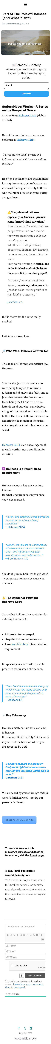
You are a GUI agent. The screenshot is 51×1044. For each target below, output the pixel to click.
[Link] (33, 935)
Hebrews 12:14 (27, 115)
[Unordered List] (24, 935)
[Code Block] (30, 935)
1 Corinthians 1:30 (18, 558)
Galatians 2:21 (14, 777)
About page (37, 855)
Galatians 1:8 (14, 302)
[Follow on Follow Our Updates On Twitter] (25, 1028)
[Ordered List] (20, 935)
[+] (40, 935)
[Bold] (7, 935)
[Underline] (14, 935)
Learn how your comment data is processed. (24, 986)
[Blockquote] (27, 935)
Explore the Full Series (19, 820)
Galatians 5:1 (15, 699)
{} (37, 935)
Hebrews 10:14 (16, 527)
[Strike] (17, 935)
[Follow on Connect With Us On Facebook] (19, 1028)
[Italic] (11, 935)
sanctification (19, 644)
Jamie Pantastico (12, 24)
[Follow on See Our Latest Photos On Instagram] (31, 1028)
